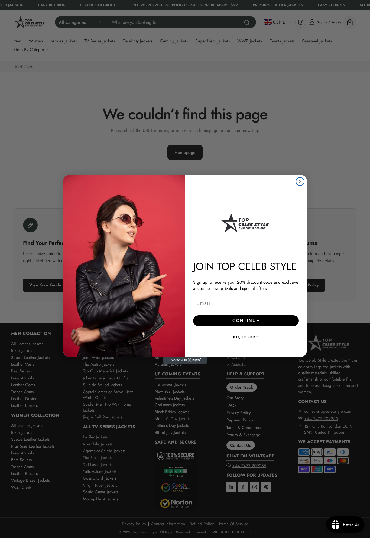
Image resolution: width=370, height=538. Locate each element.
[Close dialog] (300, 181)
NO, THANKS (246, 337)
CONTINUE (246, 320)
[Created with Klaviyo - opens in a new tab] (185, 360)
